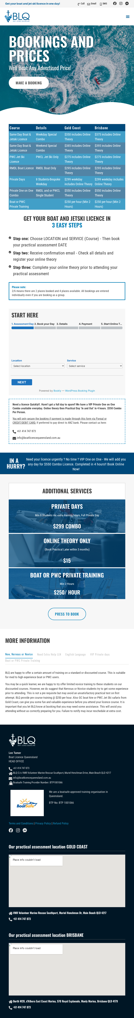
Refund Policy (61, 823)
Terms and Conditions (21, 823)
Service (71, 360)
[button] (128, 16)
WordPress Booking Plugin (80, 390)
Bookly (57, 390)
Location (17, 360)
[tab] (19, 655)
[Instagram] (121, 3)
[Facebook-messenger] (127, 3)
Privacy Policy (43, 823)
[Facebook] (115, 3)
